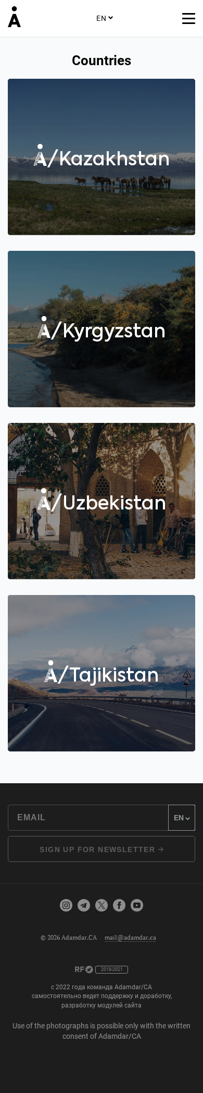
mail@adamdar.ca (130, 937)
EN (101, 18)
